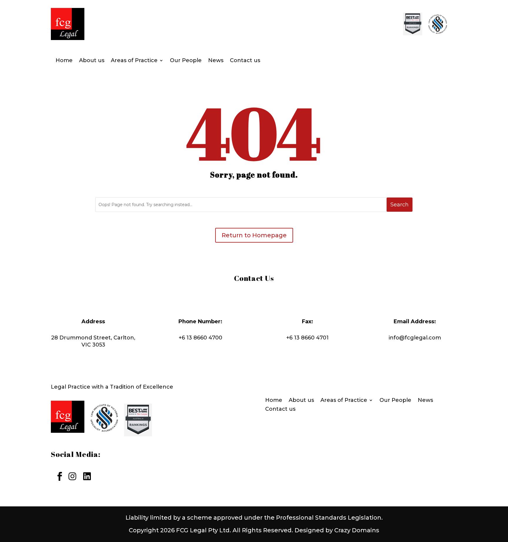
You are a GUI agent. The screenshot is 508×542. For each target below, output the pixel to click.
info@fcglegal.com (415, 337)
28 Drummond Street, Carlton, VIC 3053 (93, 341)
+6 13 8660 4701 (307, 337)
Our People (186, 61)
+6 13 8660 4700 (200, 337)
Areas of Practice (134, 61)
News (215, 61)
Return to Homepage (254, 235)
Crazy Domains (356, 530)
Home (64, 61)
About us (91, 61)
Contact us (245, 61)
